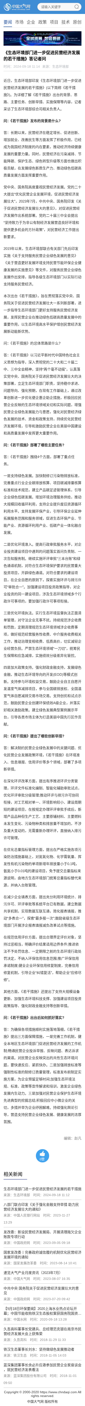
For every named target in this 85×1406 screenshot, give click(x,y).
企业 (31, 22)
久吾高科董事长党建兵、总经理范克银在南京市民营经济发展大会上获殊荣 (42, 1331)
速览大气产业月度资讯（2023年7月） (33, 1273)
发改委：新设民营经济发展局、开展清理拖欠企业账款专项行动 (42, 1234)
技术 (65, 22)
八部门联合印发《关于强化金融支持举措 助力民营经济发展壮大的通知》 (41, 1207)
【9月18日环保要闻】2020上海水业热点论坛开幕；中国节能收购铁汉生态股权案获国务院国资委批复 (42, 1311)
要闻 (8, 22)
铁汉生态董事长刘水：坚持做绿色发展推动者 (39, 1349)
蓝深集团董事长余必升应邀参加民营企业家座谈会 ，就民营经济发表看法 (42, 1367)
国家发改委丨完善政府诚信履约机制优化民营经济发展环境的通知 (42, 1254)
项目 (54, 22)
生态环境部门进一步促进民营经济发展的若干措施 (42, 1189)
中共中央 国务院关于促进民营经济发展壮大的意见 (41, 1290)
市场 (19, 22)
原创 (77, 22)
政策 (42, 22)
